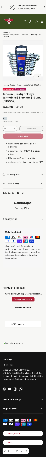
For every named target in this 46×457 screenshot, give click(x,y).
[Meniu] (42, 21)
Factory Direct (9, 85)
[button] (36, 21)
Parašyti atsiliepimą (23, 299)
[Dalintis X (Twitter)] (12, 193)
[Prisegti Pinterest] (23, 193)
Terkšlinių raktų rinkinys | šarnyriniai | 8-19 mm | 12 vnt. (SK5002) (22, 36)
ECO (4, 118)
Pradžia (5, 33)
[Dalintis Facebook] (17, 193)
